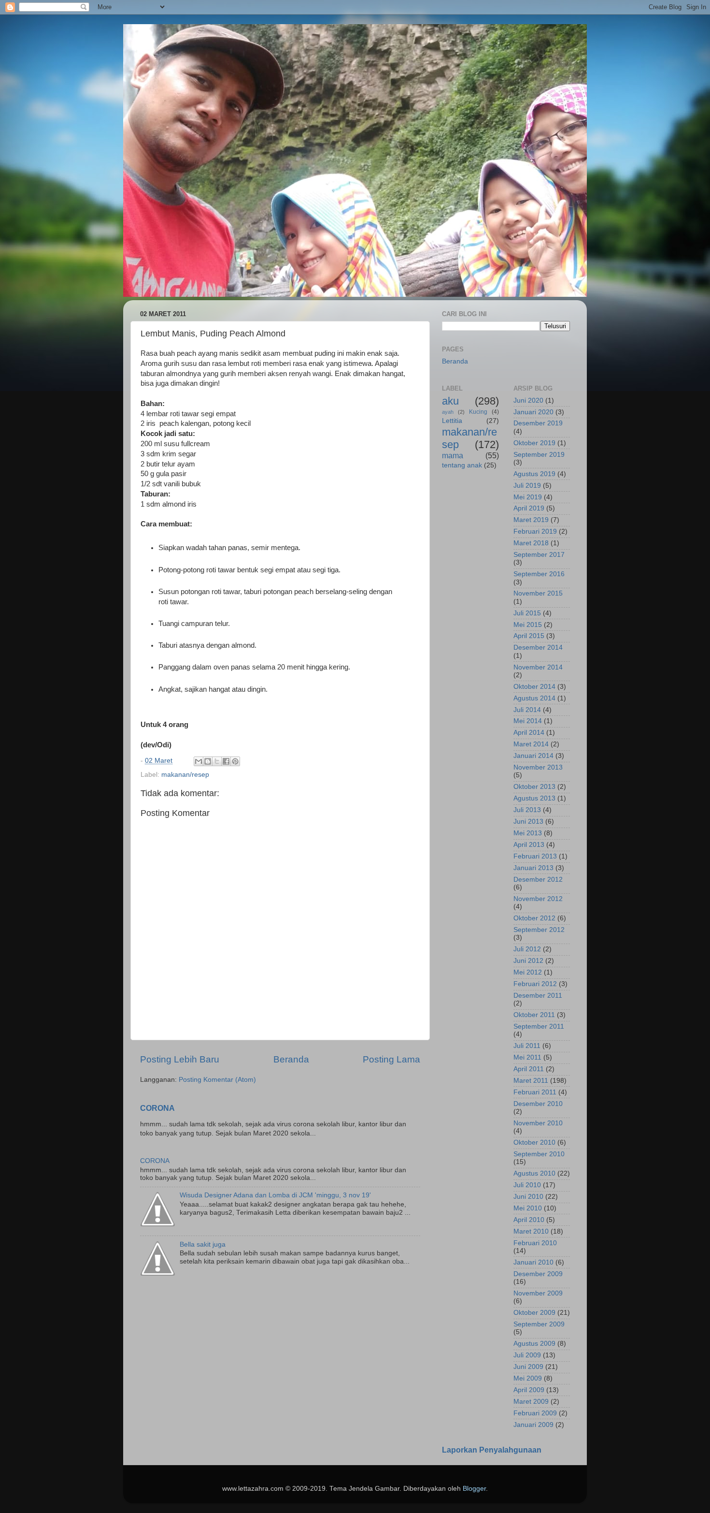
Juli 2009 (527, 1355)
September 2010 (539, 1154)
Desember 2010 (538, 1103)
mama (452, 455)
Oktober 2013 (534, 786)
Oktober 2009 (534, 1312)
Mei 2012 (527, 972)
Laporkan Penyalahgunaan (491, 1450)
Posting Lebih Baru (179, 1059)
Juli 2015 (527, 613)
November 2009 (538, 1293)
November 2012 (538, 898)
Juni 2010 (528, 1196)
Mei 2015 (527, 624)
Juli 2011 (526, 1045)
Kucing (478, 411)
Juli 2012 (527, 949)
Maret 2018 (531, 543)
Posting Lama (391, 1059)
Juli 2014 (527, 709)
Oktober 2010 (534, 1142)
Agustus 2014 (534, 698)
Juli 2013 (527, 810)
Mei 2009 (527, 1378)
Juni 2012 (528, 960)
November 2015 (538, 593)
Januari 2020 (533, 412)
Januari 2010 (533, 1262)
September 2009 (539, 1324)
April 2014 (528, 732)
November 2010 (538, 1123)
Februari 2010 (535, 1243)
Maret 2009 (531, 1401)
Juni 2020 (528, 400)
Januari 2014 (533, 755)
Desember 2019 (538, 423)
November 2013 (538, 767)
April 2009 (528, 1390)
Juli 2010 (527, 1185)
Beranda (291, 1059)
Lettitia (452, 420)
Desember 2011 (537, 995)
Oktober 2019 (534, 443)
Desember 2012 (538, 879)
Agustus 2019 (534, 474)
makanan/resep (185, 774)
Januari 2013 (533, 868)
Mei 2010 (527, 1208)
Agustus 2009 (534, 1343)
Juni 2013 (528, 821)
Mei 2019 (527, 497)
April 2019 (528, 508)
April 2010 (528, 1219)
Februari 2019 (535, 531)
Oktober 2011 (534, 1014)
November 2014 (538, 667)
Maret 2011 (530, 1080)
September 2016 (539, 574)
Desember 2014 (538, 647)
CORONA (157, 1108)
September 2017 (539, 554)
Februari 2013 (535, 856)
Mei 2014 (527, 721)
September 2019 (539, 454)
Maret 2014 (531, 744)
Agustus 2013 (534, 798)
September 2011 (538, 1026)
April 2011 (528, 1069)
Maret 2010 (531, 1231)
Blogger (474, 1488)
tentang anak (462, 465)
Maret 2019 (531, 520)
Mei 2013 (527, 833)
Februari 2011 (534, 1092)
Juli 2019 (527, 485)
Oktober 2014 (534, 686)
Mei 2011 (527, 1057)
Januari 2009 (533, 1424)
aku (450, 401)
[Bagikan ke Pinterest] (235, 761)
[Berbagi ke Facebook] (226, 761)
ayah (448, 412)
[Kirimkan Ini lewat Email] (198, 761)
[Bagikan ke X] (217, 761)
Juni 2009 (528, 1366)
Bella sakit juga (203, 1244)
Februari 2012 (535, 984)
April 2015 (528, 636)
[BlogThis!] (208, 761)
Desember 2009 (538, 1274)
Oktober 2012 (534, 918)
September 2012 (539, 929)
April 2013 (528, 844)
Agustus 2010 (534, 1173)
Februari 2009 (535, 1413)
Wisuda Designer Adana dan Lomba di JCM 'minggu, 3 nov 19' (275, 1195)
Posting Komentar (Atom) (217, 1079)
